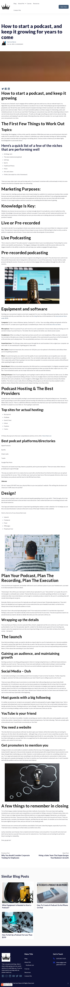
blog (35, 316)
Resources (36, 3)
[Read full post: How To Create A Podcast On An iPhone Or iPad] (52, 892)
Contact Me (17, 10)
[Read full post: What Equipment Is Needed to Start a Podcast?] (17, 892)
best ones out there (55, 324)
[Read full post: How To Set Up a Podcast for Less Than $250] (17, 922)
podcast (4, 21)
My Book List (30, 965)
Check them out (46, 436)
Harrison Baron (11, 42)
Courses (29, 3)
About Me (21, 3)
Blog (15, 3)
